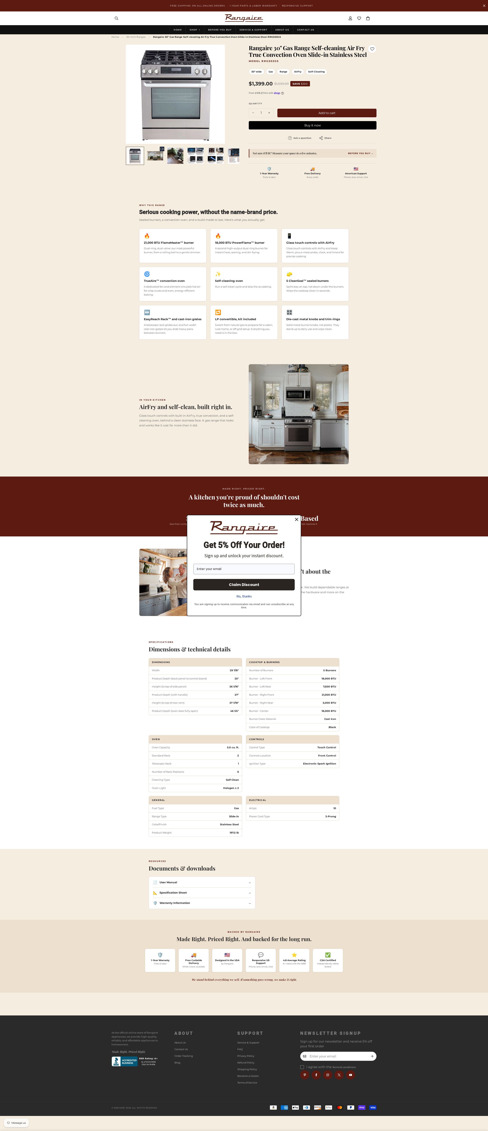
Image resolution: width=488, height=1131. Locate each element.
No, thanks (244, 596)
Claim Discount (244, 584)
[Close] (296, 519)
